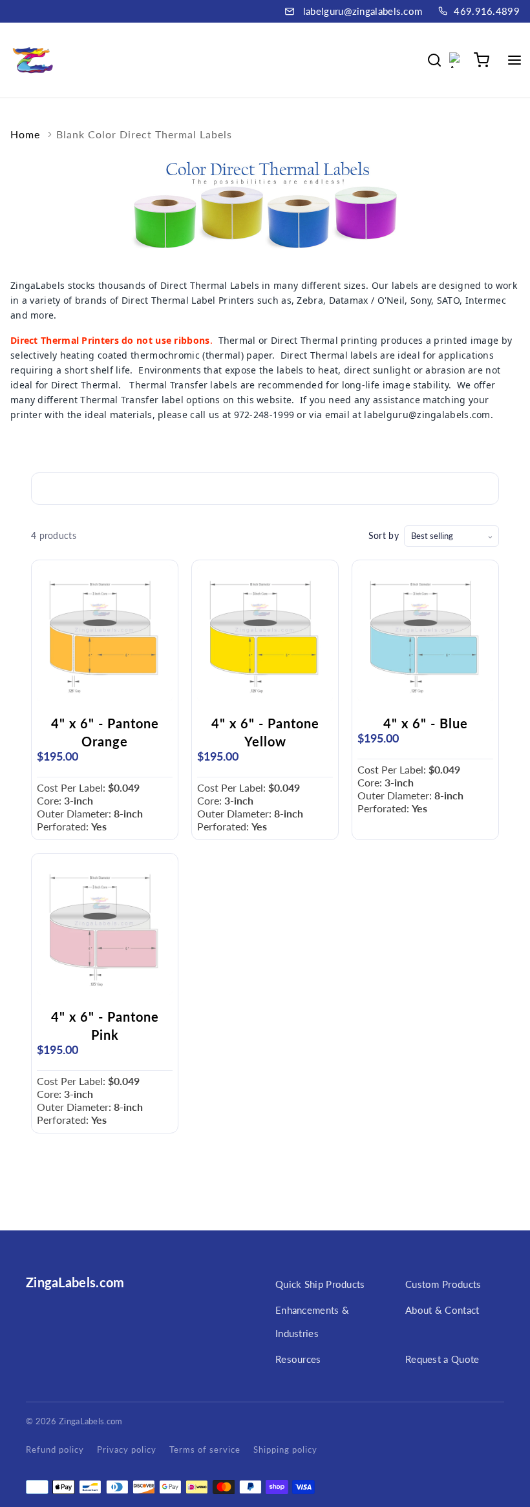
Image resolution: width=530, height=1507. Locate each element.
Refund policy (55, 1449)
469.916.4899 (487, 11)
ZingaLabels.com (75, 1282)
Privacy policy (126, 1449)
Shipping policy (285, 1449)
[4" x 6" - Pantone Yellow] (265, 633)
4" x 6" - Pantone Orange (105, 732)
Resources (298, 1359)
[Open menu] (514, 60)
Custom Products (443, 1284)
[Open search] (434, 60)
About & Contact (442, 1310)
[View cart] (481, 60)
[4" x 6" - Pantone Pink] (105, 927)
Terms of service (204, 1449)
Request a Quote (442, 1359)
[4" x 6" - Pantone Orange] (105, 633)
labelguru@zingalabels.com (363, 11)
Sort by (383, 536)
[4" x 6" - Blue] (425, 633)
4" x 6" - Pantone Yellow (265, 732)
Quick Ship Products (320, 1284)
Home (25, 134)
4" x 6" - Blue (425, 723)
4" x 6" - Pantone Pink (105, 1025)
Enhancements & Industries (312, 1321)
